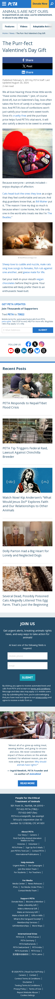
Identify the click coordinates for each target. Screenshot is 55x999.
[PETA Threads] (43, 350)
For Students (20, 872)
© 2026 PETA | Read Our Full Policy (27, 972)
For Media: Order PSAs (31, 887)
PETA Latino (37, 954)
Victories (21, 844)
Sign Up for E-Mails (34, 847)
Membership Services (27, 922)
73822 (20, 314)
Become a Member (34, 902)
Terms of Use (35, 989)
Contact (32, 975)
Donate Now (17, 902)
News (12, 33)
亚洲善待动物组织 (21, 954)
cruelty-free (19, 115)
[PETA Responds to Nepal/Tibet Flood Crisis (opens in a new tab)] (27, 394)
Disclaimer (27, 982)
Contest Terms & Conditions (27, 978)
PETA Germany (27, 940)
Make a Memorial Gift (27, 909)
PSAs (15, 887)
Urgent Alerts (19, 865)
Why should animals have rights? (31, 763)
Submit (27, 677)
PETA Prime (17, 847)
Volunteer (33, 844)
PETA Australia (21, 951)
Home (5, 33)
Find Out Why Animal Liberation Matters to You (27, 839)
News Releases (35, 883)
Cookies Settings (27, 995)
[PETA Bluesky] (37, 350)
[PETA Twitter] (35, 344)
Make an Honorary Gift (27, 912)
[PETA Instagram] (41, 344)
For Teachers (35, 872)
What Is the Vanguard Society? (27, 919)
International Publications (27, 854)
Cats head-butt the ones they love (21, 193)
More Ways (37, 926)
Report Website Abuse (27, 992)
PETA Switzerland (21, 947)
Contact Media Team (27, 890)
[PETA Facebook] (28, 344)
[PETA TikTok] (30, 350)
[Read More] (27, 750)
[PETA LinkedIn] (24, 350)
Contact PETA (38, 851)
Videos (23, 26)
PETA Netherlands (27, 944)
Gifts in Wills (37, 915)
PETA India (37, 947)
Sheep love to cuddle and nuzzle (20, 264)
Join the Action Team (27, 869)
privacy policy (42, 697)
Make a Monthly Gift (27, 905)
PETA (11, 314)
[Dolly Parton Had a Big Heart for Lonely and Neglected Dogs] (27, 542)
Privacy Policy (20, 989)
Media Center (19, 883)
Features (9, 26)
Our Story (22, 835)
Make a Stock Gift (20, 915)
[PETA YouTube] (11, 350)
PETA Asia (35, 951)
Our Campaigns (35, 865)
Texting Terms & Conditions (27, 985)
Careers (33, 835)
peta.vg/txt (6, 321)
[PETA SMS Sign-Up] (17, 350)
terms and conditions (40, 688)
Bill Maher (42, 201)
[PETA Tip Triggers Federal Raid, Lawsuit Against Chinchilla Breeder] (27, 441)
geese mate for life (33, 272)
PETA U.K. (20, 937)
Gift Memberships (20, 926)
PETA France (33, 937)
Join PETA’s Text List (20, 851)
